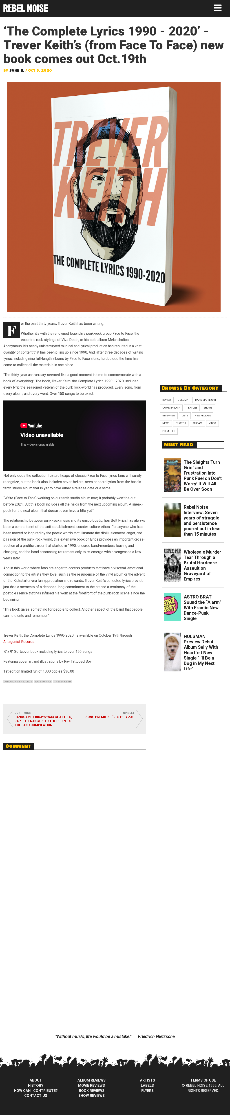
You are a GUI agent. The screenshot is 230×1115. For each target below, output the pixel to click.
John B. (16, 70)
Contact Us (35, 1095)
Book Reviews (91, 1091)
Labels (147, 1085)
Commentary (171, 407)
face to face (43, 681)
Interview (168, 415)
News (165, 423)
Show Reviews (91, 1095)
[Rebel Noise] (25, 10)
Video (212, 423)
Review (166, 399)
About (36, 1080)
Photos (181, 423)
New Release (203, 415)
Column (183, 399)
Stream (197, 423)
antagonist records (18, 681)
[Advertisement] (193, 349)
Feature (192, 407)
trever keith (62, 681)
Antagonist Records (18, 642)
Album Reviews (91, 1080)
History (35, 1085)
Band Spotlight (205, 399)
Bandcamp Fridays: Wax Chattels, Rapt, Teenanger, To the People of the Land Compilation (44, 721)
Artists (147, 1080)
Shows (208, 407)
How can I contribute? (36, 1091)
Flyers (147, 1091)
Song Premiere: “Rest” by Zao (110, 717)
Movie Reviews (91, 1085)
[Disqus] (74, 815)
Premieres (168, 431)
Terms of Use (203, 1080)
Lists (185, 415)
